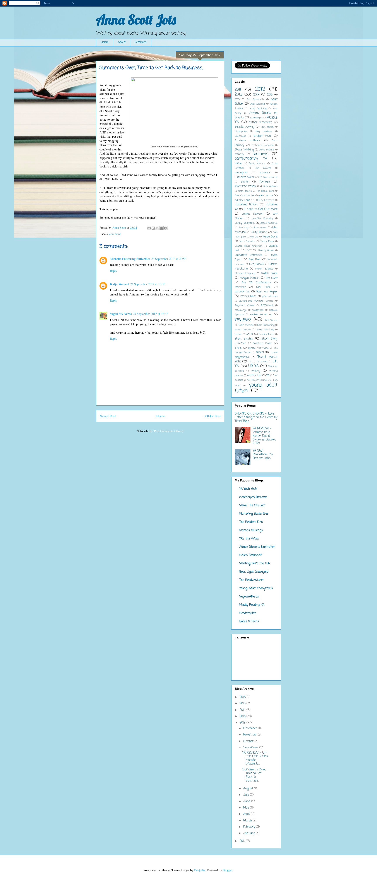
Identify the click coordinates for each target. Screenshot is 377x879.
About (121, 42)
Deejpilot (200, 870)
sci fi (249, 334)
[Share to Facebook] (161, 228)
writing (256, 371)
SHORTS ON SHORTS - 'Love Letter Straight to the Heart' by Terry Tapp (256, 417)
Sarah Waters (243, 329)
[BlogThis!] (153, 228)
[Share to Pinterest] (165, 228)
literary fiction (266, 250)
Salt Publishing (265, 325)
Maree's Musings (251, 530)
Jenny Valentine (245, 223)
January (249, 833)
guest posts (266, 195)
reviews (243, 319)
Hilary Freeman (265, 200)
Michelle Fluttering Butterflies (130, 258)
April (247, 814)
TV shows (262, 362)
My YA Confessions (256, 282)
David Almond (257, 163)
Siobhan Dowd (262, 343)
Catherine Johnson (263, 145)
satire (238, 334)
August (248, 788)
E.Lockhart (265, 172)
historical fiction (246, 204)
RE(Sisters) (267, 305)
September (251, 747)
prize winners (270, 296)
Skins (238, 348)
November (250, 734)
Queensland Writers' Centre (256, 301)
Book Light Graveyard (253, 572)
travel (260, 352)
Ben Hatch (267, 127)
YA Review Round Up (259, 380)
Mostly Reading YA (251, 605)
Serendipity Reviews (253, 497)
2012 (260, 89)
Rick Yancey (271, 320)
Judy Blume (259, 232)
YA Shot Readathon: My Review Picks (263, 455)
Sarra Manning (265, 329)
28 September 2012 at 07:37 (150, 314)
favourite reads (245, 186)
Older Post (213, 415)
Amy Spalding (258, 108)
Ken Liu (254, 237)
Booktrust (240, 136)
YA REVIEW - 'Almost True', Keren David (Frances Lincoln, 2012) (264, 435)
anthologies (256, 117)
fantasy (264, 181)
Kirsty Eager (267, 241)
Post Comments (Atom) (168, 431)
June (247, 801)
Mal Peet (255, 260)
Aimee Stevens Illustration (257, 547)
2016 (237, 99)
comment (115, 234)
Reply (113, 271)
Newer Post (107, 415)
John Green (260, 227)
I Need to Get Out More (261, 209)
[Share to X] (157, 228)
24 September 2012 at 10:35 (147, 284)
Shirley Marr (266, 334)
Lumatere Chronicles (248, 255)
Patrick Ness (248, 296)
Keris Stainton (247, 241)
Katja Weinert (119, 284)
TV (249, 362)
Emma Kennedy (268, 177)
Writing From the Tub (254, 563)
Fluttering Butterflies (253, 514)
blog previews (263, 131)
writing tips (254, 375)
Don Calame (263, 168)
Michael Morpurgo (245, 273)
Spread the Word (258, 348)
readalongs (241, 310)
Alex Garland (257, 104)
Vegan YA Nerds (121, 313)
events (245, 182)
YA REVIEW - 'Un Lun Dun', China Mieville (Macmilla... (255, 758)
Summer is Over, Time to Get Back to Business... (254, 775)
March (248, 820)
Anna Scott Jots (136, 19)
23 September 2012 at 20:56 (168, 259)
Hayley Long (242, 200)
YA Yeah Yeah (248, 489)
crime (238, 163)
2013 (238, 94)
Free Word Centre (244, 195)
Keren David (270, 237)
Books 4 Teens (249, 621)
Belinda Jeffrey (244, 127)
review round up (261, 314)
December (250, 728)
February (249, 827)
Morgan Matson (249, 278)
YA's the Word (249, 538)
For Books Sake (265, 191)
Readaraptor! (248, 613)
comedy (239, 154)
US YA (253, 366)
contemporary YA (251, 158)
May (246, 808)
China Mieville (266, 150)
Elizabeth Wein (244, 177)
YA (267, 375)
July (246, 795)
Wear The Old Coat (252, 505)
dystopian (241, 172)
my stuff (272, 278)
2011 (238, 89)
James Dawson (252, 214)
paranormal (242, 292)
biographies (241, 131)
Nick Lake (263, 287)
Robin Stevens (246, 325)
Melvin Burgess (264, 269)
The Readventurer (251, 580)
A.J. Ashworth (255, 99)
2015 (269, 95)
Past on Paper (267, 291)
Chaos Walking (244, 150)
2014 (256, 94)
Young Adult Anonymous (256, 588)
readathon (258, 310)
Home (104, 42)
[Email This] (149, 228)
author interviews (260, 122)
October (249, 741)
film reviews (270, 186)
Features (140, 42)
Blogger (227, 870)
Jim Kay (243, 227)
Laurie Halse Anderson (248, 246)
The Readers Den (251, 522)
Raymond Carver (244, 305)
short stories (244, 338)
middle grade (269, 273)
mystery (240, 287)
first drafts (245, 191)
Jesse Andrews (269, 223)
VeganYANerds (249, 596)
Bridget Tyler (262, 136)
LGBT (248, 250)
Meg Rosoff (256, 264)
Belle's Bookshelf (250, 555)
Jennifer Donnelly (262, 218)
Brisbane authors (247, 140)
